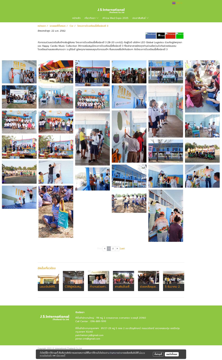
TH (177, 3)
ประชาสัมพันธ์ (139, 18)
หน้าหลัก (76, 18)
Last (122, 248)
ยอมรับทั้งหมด (171, 354)
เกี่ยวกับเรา (90, 18)
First (99, 248)
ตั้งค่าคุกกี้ (158, 354)
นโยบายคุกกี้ (60, 355)
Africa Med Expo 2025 (115, 18)
